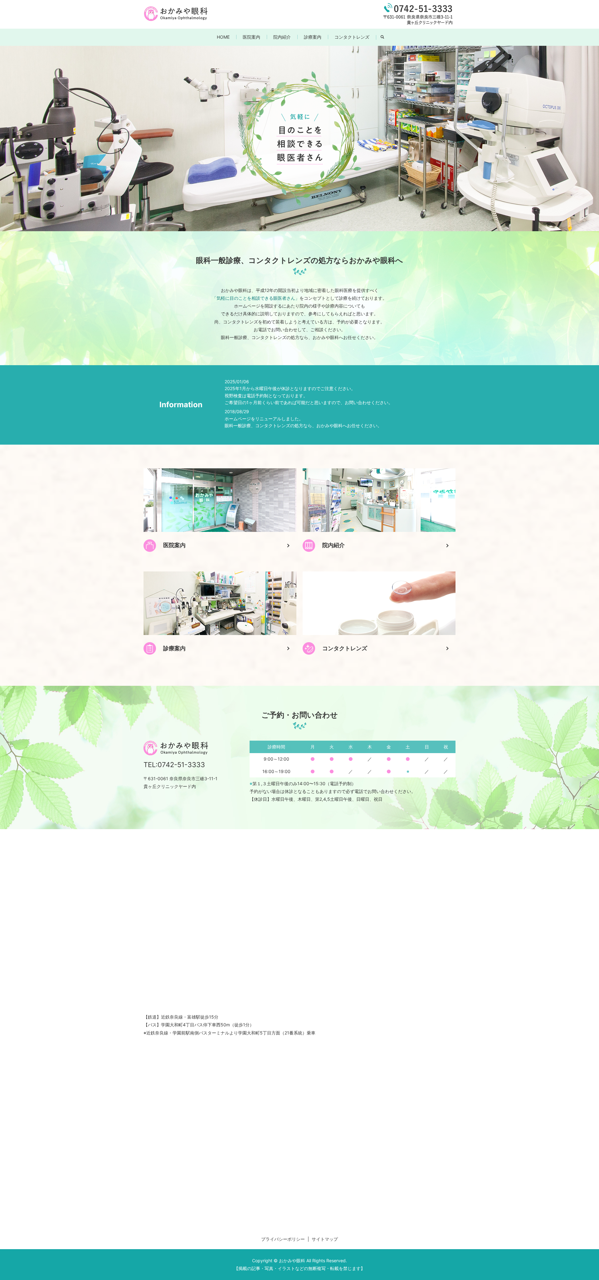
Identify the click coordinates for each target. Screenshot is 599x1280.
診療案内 (312, 37)
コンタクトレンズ (351, 37)
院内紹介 (282, 37)
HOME (223, 37)
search (385, 37)
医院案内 (251, 37)
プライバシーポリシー (283, 1239)
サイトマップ (325, 1239)
